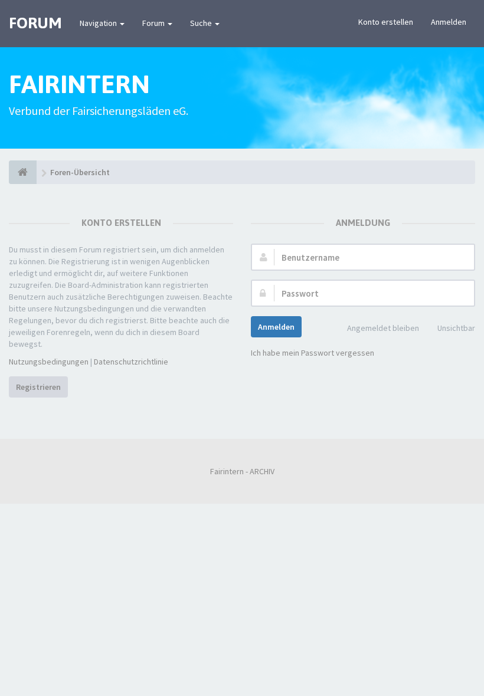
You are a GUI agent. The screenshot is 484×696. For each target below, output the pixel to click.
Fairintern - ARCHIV (242, 471)
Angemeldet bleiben (383, 328)
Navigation (99, 23)
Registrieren (38, 387)
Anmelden (448, 22)
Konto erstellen (385, 22)
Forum (154, 23)
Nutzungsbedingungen (49, 361)
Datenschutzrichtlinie (131, 361)
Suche (202, 23)
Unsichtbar (456, 328)
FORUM (35, 23)
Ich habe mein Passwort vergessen (312, 352)
